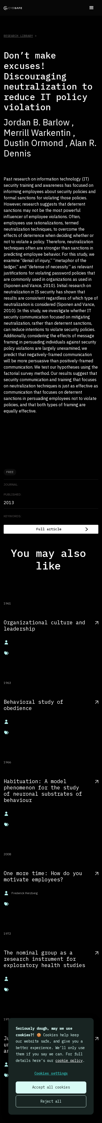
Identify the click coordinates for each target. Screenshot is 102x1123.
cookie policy (69, 1060)
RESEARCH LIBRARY (18, 36)
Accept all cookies (51, 1087)
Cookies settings (51, 1073)
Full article (48, 529)
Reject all (51, 1101)
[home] (13, 8)
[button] (91, 8)
